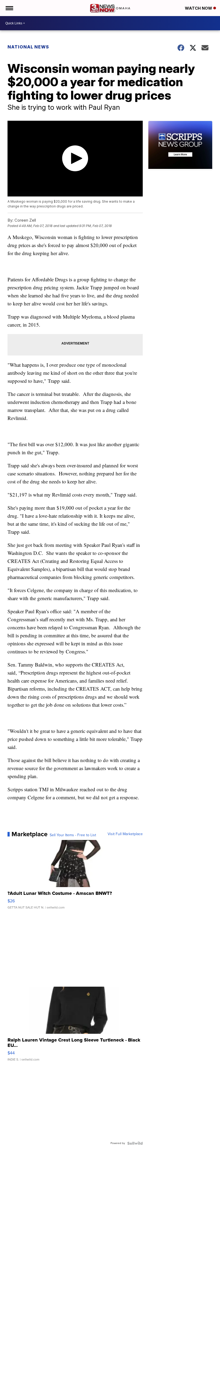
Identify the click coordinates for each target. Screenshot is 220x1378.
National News (28, 47)
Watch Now (199, 8)
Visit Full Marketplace (125, 834)
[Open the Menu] (9, 8)
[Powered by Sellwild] (135, 1143)
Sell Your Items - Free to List (73, 835)
